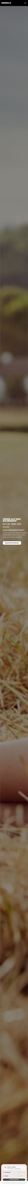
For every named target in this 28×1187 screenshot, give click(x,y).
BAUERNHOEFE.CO (6, 3)
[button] (24, 3)
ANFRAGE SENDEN (14, 1179)
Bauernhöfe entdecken (12, 543)
